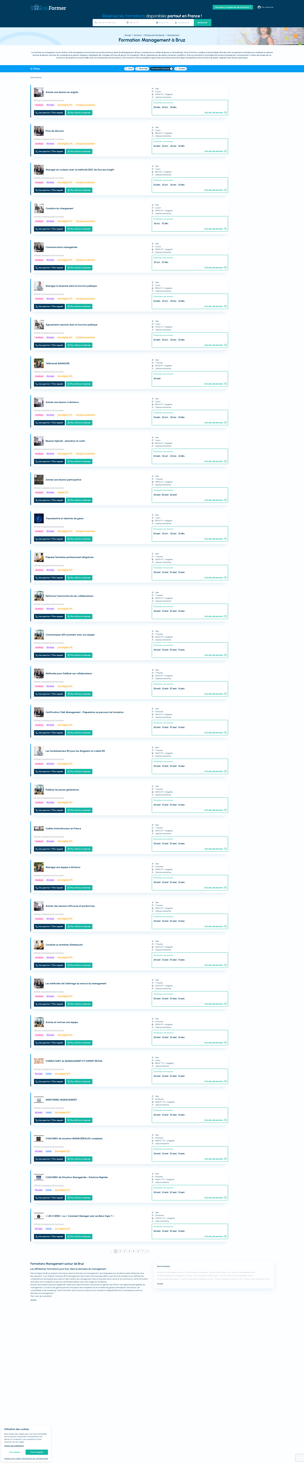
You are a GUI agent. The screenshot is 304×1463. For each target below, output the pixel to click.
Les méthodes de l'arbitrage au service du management (76, 983)
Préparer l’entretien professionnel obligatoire (69, 557)
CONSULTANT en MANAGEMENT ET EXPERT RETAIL (74, 1061)
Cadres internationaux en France (63, 828)
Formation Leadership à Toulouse (167, 1279)
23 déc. (181, 146)
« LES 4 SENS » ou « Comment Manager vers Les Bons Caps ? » (80, 1216)
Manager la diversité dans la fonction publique (71, 285)
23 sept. (157, 146)
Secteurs (138, 35)
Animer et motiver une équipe (62, 1022)
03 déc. (173, 107)
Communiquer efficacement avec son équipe (70, 634)
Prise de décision (55, 130)
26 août (173, 494)
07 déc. (165, 223)
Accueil (128, 35)
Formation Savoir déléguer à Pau (219, 1272)
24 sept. (157, 107)
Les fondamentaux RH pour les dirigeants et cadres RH (75, 751)
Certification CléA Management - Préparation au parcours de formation (85, 712)
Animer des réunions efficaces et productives (70, 906)
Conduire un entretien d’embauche (64, 944)
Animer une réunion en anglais (62, 92)
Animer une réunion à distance (62, 402)
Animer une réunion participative (63, 479)
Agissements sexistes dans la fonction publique (71, 324)
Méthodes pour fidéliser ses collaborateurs (69, 673)
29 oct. (165, 107)
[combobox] (110, 22)
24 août (157, 378)
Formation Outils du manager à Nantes (206, 1275)
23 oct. (165, 146)
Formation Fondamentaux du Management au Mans (236, 1275)
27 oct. (157, 262)
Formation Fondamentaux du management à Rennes (196, 1279)
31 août (165, 572)
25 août (165, 494)
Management (173, 35)
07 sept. (173, 572)
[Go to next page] (147, 1251)
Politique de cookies (12, 1458)
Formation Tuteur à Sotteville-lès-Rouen (256, 1279)
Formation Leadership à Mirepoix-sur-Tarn (228, 1279)
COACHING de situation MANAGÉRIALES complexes (74, 1138)
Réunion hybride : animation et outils (65, 440)
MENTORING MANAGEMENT (61, 1099)
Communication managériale (61, 247)
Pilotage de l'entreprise (154, 35)
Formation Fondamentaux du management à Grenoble (174, 1275)
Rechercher (202, 22)
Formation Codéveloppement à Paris (243, 1272)
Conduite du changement (59, 208)
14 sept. (181, 572)
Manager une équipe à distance (63, 867)
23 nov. (173, 146)
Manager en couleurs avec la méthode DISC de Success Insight (80, 169)
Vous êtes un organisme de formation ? (233, 7)
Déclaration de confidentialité (35, 1458)
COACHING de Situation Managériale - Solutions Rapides (77, 1177)
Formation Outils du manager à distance (170, 1272)
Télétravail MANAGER (57, 363)
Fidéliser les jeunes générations (62, 789)
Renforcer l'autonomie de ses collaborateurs (69, 595)
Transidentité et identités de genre (64, 518)
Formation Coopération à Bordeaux (196, 1272)
